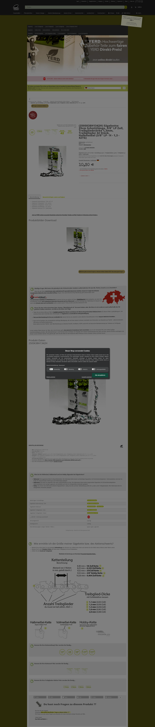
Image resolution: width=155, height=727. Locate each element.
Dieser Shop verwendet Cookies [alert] (77, 351)
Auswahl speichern (87, 377)
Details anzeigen (50, 377)
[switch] (51, 369)
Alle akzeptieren (100, 375)
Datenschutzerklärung (52, 365)
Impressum (62, 365)
